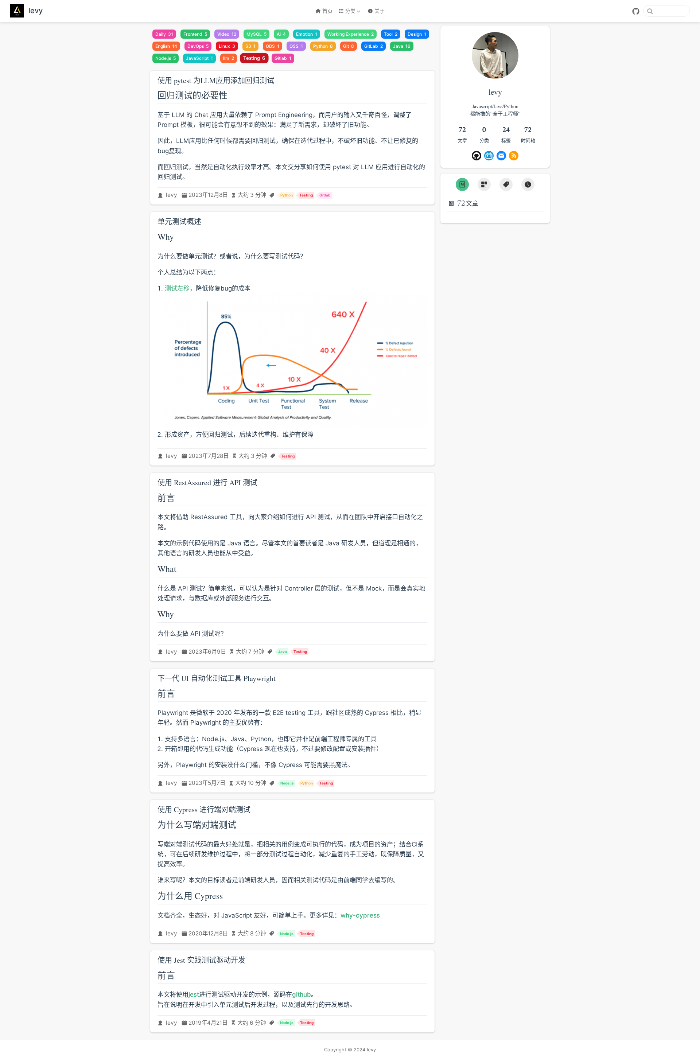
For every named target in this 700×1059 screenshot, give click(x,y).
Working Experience (350, 34)
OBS (272, 46)
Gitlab (283, 58)
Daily (164, 34)
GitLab (373, 46)
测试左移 (177, 288)
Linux (227, 46)
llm (228, 58)
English (166, 46)
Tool (390, 34)
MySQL (256, 34)
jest (193, 994)
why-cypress (360, 915)
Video (226, 34)
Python (323, 46)
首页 (327, 11)
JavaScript (199, 58)
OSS (296, 46)
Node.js (165, 58)
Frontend (195, 34)
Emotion (306, 34)
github (301, 994)
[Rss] (513, 155)
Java (402, 46)
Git (348, 46)
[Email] (501, 155)
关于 (379, 11)
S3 (250, 46)
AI (281, 34)
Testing (254, 58)
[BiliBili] (489, 155)
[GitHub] (636, 11)
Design (417, 34)
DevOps (198, 46)
